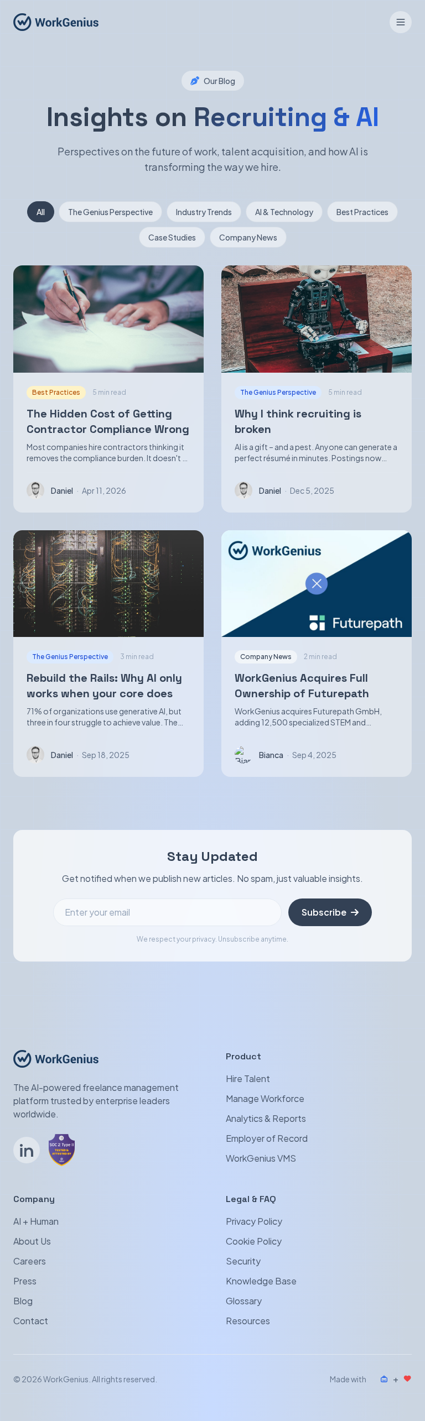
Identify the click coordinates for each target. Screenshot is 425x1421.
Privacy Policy (254, 1221)
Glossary (244, 1301)
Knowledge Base (261, 1281)
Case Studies (172, 237)
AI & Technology (284, 212)
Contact (30, 1320)
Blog (23, 1301)
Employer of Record (267, 1138)
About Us (32, 1241)
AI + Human (36, 1221)
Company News (248, 237)
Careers (29, 1261)
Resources (248, 1320)
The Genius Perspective (110, 212)
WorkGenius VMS (261, 1158)
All (41, 212)
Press (25, 1281)
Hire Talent (248, 1078)
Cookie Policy (254, 1241)
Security (243, 1261)
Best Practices (362, 212)
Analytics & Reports (266, 1118)
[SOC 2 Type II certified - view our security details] (62, 1150)
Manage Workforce (265, 1098)
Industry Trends (204, 212)
